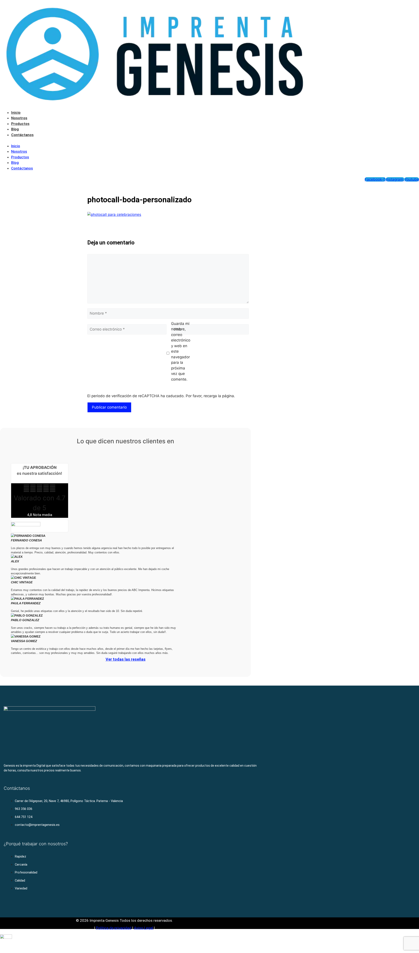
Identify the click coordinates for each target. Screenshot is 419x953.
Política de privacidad (113, 928)
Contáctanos (22, 135)
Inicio (16, 112)
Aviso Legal (144, 928)
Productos (20, 123)
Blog (15, 129)
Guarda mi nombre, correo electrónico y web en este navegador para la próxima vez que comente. (180, 351)
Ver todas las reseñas (126, 659)
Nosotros (19, 118)
